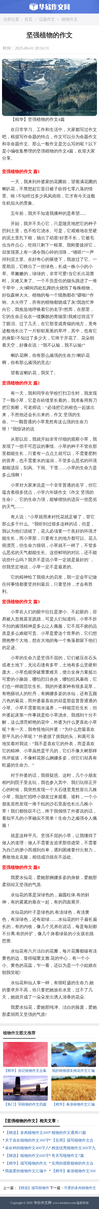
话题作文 (47, 19)
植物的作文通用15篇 (69, 1133)
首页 (28, 19)
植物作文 (69, 19)
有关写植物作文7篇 (68, 1156)
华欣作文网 (43, 1203)
